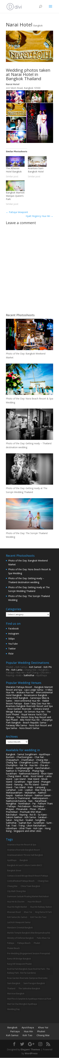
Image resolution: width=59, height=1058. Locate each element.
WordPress (31, 1053)
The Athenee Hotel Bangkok (14, 170)
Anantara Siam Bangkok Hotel (36, 170)
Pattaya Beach (23, 943)
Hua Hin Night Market (17, 906)
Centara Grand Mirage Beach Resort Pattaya (27, 875)
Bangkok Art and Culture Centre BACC (24, 865)
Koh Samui (21, 667)
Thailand (11, 988)
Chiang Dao (43, 881)
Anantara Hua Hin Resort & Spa (21, 844)
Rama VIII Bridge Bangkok (19, 958)
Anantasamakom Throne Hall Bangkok (25, 855)
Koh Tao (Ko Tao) (38, 917)
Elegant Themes (30, 1049)
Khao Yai (28, 912)
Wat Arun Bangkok (15, 993)
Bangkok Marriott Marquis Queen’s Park (15, 196)
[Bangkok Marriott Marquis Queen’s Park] (15, 185)
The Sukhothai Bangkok (29, 988)
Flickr (11, 653)
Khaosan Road (14, 912)
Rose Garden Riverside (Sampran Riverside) (27, 978)
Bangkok (38, 25)
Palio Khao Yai (43, 938)
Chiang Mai (30, 669)
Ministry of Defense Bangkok (20, 938)
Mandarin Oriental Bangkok (20, 927)
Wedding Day (13, 1009)
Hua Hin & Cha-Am (15, 901)
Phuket (9, 667)
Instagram (13, 633)
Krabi (18, 675)
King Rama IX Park (43, 912)
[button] (15, 96)
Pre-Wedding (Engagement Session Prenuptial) (28, 953)
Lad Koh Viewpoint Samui (18, 922)
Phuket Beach (13, 948)
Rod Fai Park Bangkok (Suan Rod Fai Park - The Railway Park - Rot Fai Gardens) (28, 971)
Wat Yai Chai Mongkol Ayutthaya (22, 1004)
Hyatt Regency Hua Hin (39, 216)
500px (11, 638)
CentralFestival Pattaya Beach (20, 881)
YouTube (13, 643)
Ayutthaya (41, 675)
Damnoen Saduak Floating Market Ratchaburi (28, 896)
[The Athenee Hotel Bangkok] (15, 161)
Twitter (12, 648)
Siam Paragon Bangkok (34, 983)
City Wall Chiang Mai (16, 891)
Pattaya (10, 672)
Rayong (10, 675)
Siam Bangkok (13, 983)
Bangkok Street (14, 870)
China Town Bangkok (30, 886)
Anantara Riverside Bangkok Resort (23, 849)
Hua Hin (20, 672)
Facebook (13, 628)
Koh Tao (27, 1035)
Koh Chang (32, 672)
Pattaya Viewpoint (17, 212)
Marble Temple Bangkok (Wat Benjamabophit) (28, 932)
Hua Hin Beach (34, 901)
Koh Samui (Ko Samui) (17, 917)
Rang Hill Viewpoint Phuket (19, 963)
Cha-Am (44, 672)
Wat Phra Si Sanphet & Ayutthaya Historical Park (29, 998)
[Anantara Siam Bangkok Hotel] (37, 161)
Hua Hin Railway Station (41, 906)
